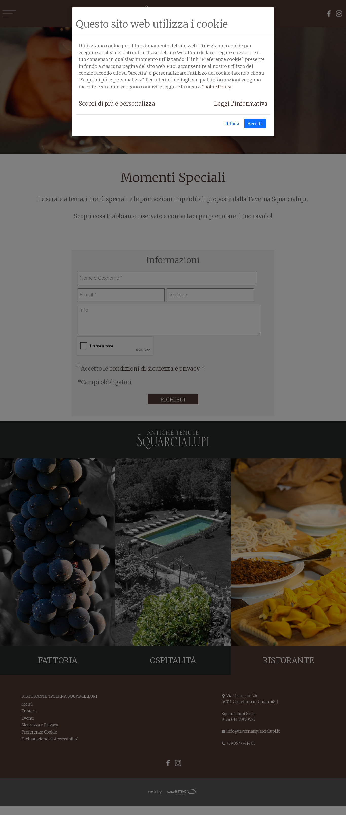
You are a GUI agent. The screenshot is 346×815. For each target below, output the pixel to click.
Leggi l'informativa (240, 103)
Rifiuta (232, 123)
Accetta (255, 123)
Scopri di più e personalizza (117, 103)
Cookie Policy (216, 87)
